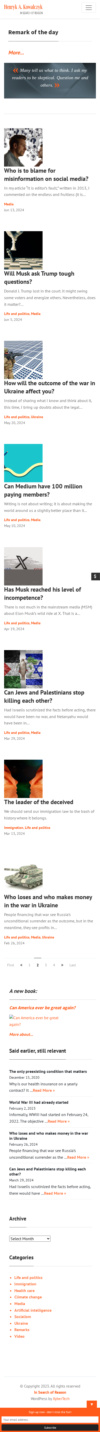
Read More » (44, 1090)
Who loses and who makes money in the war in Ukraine (48, 901)
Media (9, 204)
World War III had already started (38, 1102)
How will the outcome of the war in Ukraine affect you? (49, 387)
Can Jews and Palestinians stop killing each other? (44, 696)
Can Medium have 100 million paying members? (43, 490)
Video (19, 1336)
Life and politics (16, 313)
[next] (62, 965)
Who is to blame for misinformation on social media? (46, 175)
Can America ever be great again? (42, 1008)
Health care (24, 1290)
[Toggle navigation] (89, 8)
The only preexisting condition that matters (48, 1071)
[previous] (21, 965)
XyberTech (61, 1398)
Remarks (21, 1329)
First (10, 965)
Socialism (22, 1316)
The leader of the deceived (38, 802)
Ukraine (37, 416)
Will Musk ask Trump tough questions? (39, 277)
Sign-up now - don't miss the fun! (50, 1412)
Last (72, 965)
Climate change (28, 1296)
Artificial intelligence (33, 1310)
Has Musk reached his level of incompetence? (42, 593)
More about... (21, 1034)
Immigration (13, 827)
